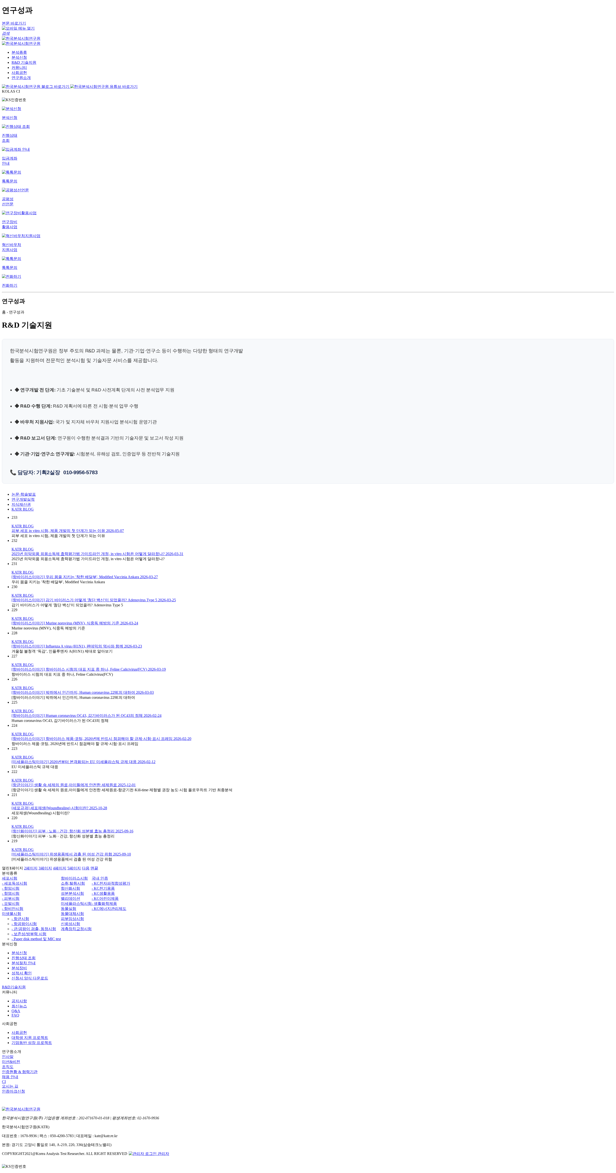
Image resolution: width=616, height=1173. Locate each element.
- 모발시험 (10, 903)
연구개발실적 (23, 499)
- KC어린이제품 (105, 898)
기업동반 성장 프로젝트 (32, 1043)
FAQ (15, 1015)
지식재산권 (21, 504)
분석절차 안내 (24, 963)
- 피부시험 (10, 898)
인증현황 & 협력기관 (20, 1072)
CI (4, 1082)
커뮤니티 (19, 67)
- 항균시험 (20, 919)
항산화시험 (70, 888)
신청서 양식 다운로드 (30, 978)
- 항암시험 (10, 888)
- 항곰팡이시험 (24, 924)
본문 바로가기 (14, 23)
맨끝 (94, 868)
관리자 (163, 1154)
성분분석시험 (72, 893)
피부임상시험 (72, 919)
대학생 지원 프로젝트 (30, 1038)
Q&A (16, 1011)
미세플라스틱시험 (76, 903)
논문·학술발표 (24, 494)
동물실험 (68, 909)
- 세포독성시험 (14, 883)
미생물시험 (11, 914)
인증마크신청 (13, 1091)
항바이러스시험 (74, 878)
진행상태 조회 (24, 958)
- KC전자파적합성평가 (111, 883)
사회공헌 (19, 73)
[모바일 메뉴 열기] (18, 28)
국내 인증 (100, 878)
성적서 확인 (22, 973)
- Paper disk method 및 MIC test (36, 939)
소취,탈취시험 (73, 883)
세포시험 (9, 878)
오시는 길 (10, 1086)
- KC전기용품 (103, 888)
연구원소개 (21, 78)
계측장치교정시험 (76, 929)
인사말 (7, 1057)
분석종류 (19, 52)
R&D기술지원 (14, 987)
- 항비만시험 (12, 909)
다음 (86, 868)
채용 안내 (10, 1077)
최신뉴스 (19, 1006)
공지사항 (19, 1001)
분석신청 (19, 57)
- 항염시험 (10, 893)
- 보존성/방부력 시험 (29, 934)
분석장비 (19, 968)
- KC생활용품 (103, 893)
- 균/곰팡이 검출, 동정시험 (34, 929)
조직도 (7, 1067)
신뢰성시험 (70, 924)
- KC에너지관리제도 (109, 909)
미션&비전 (11, 1062)
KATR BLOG (23, 509)
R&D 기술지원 (24, 62)
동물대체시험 (72, 914)
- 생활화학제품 (104, 903)
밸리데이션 (70, 898)
